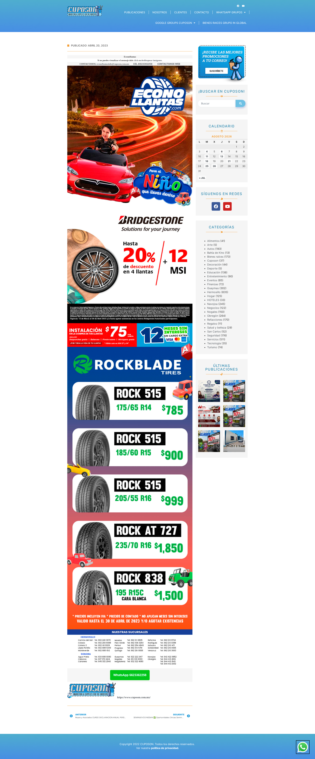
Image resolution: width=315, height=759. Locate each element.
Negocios (213, 307)
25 (206, 166)
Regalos (212, 323)
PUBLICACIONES (134, 12)
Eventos (212, 280)
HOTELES (213, 300)
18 (206, 161)
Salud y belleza (216, 327)
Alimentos (213, 240)
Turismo (212, 347)
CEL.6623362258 (143, 64)
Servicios (213, 339)
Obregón (212, 315)
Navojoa (212, 304)
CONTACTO (201, 12)
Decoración (214, 264)
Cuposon (212, 260)
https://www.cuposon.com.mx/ (133, 697)
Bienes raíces (215, 256)
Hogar (211, 296)
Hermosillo (213, 292)
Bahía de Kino (215, 252)
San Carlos (214, 331)
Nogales (212, 311)
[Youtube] (243, 6)
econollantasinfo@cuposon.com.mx (113, 64)
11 (207, 156)
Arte (210, 244)
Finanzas (212, 284)
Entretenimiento (217, 276)
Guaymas (213, 288)
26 (214, 166)
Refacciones (214, 319)
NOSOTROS (159, 12)
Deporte (212, 268)
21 (229, 161)
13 (221, 156)
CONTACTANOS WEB (168, 64)
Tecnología (214, 343)
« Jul (202, 177)
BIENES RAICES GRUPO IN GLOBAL (225, 22)
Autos (210, 248)
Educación (213, 272)
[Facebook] (238, 6)
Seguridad (213, 335)
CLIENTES (180, 12)
